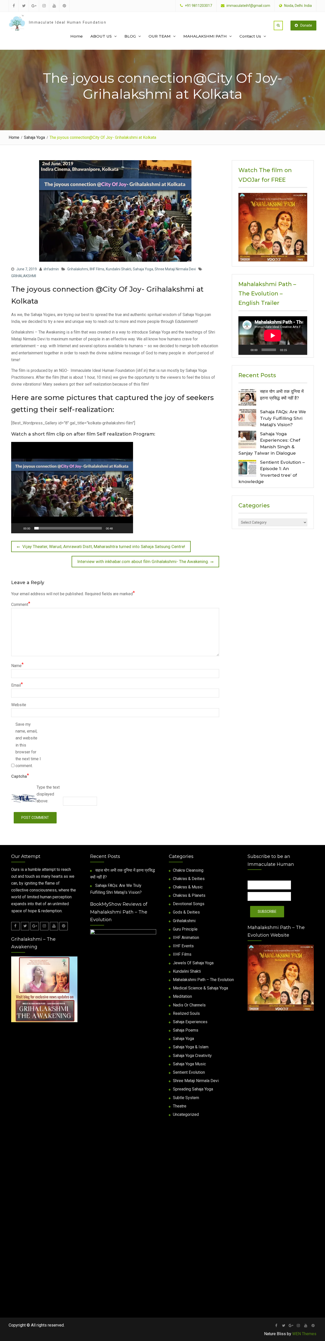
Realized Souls (186, 1013)
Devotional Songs (188, 903)
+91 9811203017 (198, 5)
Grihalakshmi (77, 269)
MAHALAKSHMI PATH (205, 36)
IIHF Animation (186, 937)
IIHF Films (97, 269)
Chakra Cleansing (188, 870)
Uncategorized (186, 1114)
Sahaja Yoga (143, 269)
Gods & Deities (186, 912)
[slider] (68, 528)
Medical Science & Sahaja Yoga (200, 988)
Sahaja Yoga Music (189, 1064)
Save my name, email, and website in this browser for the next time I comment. (28, 745)
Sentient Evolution (189, 1072)
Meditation (182, 996)
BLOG (130, 36)
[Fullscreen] (143, 528)
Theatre (179, 1106)
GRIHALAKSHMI (23, 276)
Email (17, 685)
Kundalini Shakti (118, 269)
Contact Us (250, 36)
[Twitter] (25, 926)
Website (18, 704)
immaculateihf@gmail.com (248, 5)
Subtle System (186, 1097)
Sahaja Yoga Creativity (192, 1055)
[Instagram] (44, 926)
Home (76, 36)
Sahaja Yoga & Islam (190, 1047)
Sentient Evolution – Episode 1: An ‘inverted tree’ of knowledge (271, 472)
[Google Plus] (34, 926)
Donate (306, 25)
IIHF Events (183, 945)
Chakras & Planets (189, 895)
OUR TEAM (160, 36)
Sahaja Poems (185, 1030)
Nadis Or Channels (189, 1005)
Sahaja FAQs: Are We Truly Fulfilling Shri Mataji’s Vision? (283, 418)
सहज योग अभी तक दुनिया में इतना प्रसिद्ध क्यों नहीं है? (282, 395)
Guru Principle (185, 929)
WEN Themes (304, 1333)
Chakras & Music (188, 887)
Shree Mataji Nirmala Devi (175, 269)
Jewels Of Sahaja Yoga (193, 963)
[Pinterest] (63, 926)
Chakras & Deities (189, 878)
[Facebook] (15, 926)
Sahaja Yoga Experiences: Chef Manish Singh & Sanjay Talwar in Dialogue (269, 443)
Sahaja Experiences (190, 1021)
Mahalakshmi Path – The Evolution (203, 979)
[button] (72, 487)
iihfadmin (51, 269)
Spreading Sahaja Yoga (193, 1089)
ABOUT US (101, 36)
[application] (72, 487)
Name (17, 665)
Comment (20, 604)
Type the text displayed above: (48, 794)
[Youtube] (54, 926)
